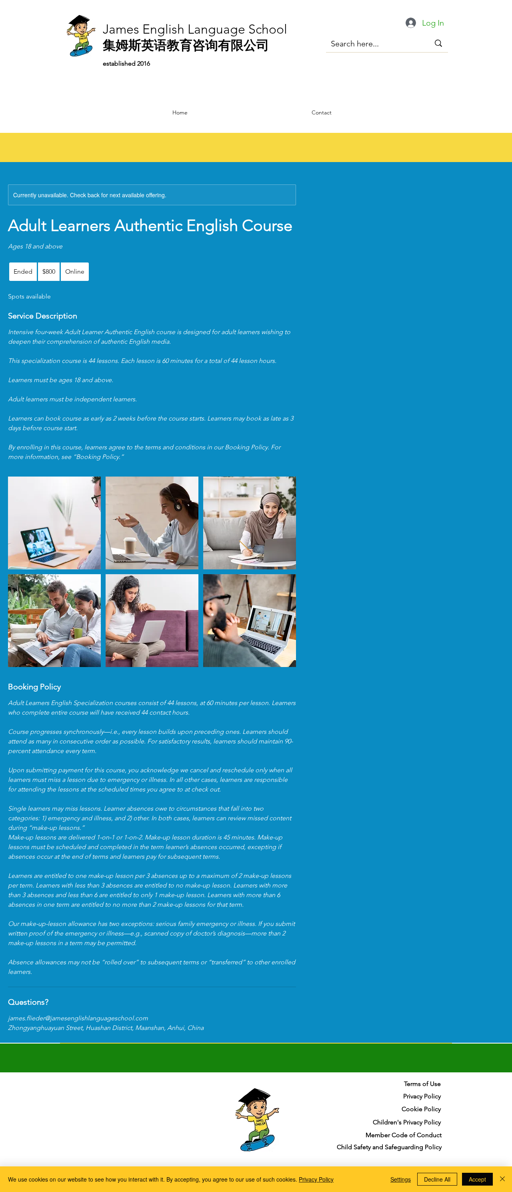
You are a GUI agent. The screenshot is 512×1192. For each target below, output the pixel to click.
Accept (477, 1179)
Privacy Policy (316, 1179)
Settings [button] (400, 1179)
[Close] (502, 1179)
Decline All (437, 1179)
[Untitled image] (54, 523)
